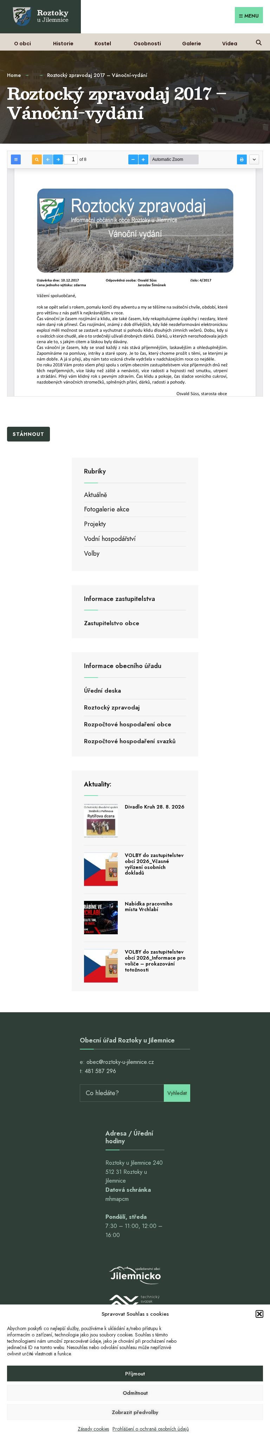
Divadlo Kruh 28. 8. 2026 (155, 806)
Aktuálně (95, 494)
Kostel (103, 43)
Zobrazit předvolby (135, 1412)
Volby (91, 553)
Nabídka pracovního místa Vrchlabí (149, 906)
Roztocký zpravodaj (112, 707)
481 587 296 (100, 1071)
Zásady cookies (93, 1428)
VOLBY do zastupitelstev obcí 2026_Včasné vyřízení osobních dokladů (154, 864)
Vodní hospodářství (110, 538)
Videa (229, 43)
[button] (259, 1313)
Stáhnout (28, 434)
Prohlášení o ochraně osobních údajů (150, 1428)
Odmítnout (135, 1393)
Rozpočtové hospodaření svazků (130, 741)
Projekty (95, 524)
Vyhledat (177, 1093)
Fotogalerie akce (106, 509)
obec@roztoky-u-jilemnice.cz (120, 1062)
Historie (63, 43)
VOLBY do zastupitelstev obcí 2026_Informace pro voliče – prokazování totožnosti (155, 960)
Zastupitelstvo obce (111, 623)
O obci (22, 43)
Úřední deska (102, 690)
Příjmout (135, 1374)
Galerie (191, 43)
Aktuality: (97, 784)
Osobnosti (147, 43)
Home (14, 75)
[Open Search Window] (258, 41)
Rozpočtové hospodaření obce (127, 724)
